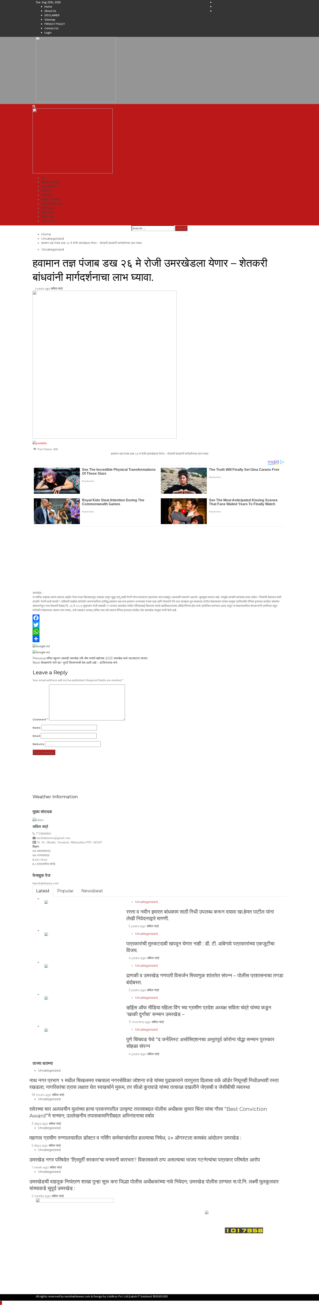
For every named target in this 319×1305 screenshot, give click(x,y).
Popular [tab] (65, 890)
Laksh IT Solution (140, 1296)
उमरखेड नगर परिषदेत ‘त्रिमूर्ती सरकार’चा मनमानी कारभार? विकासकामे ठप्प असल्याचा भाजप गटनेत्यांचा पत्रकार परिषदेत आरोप (144, 1160)
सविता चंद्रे (57, 288)
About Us (50, 11)
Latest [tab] (43, 890)
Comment (40, 719)
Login (47, 32)
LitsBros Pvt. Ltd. (118, 1296)
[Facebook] (159, 617)
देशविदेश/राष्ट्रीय (50, 182)
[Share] (159, 638)
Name (37, 728)
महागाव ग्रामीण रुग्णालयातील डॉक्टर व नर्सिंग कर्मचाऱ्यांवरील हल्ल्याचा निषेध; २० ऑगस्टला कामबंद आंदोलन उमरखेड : (135, 1138)
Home (48, 6)
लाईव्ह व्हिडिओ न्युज (51, 204)
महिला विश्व (47, 212)
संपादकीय (46, 195)
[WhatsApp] (159, 631)
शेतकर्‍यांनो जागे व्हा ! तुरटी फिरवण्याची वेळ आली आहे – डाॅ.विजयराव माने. (75, 663)
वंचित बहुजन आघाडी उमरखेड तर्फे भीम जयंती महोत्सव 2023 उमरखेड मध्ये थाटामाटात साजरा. (90, 658)
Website (38, 744)
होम (43, 178)
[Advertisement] (159, 558)
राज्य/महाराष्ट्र (49, 186)
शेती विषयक (47, 208)
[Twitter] (159, 624)
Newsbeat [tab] (92, 890)
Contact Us (51, 28)
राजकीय (45, 191)
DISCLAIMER (51, 15)
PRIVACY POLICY (54, 24)
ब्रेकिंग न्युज (47, 217)
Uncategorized (52, 249)
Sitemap (49, 19)
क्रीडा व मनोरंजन (50, 199)
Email (36, 736)
